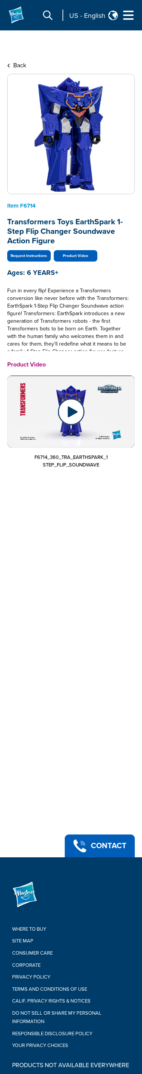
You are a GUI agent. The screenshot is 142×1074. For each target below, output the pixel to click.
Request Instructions (29, 256)
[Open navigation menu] (128, 15)
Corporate (26, 965)
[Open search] (47, 15)
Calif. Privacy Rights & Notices (51, 1001)
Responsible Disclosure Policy (52, 1034)
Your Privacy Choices (40, 1045)
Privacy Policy (31, 977)
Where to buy (29, 929)
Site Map (22, 941)
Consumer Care (32, 953)
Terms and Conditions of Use (49, 989)
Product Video (75, 256)
